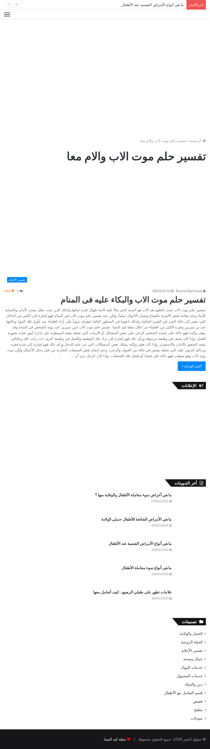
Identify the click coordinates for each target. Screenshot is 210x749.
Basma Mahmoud (189, 291)
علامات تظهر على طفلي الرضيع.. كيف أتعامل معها (132, 592)
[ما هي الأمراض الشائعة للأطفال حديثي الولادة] (191, 526)
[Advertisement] (105, 36)
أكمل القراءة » (192, 366)
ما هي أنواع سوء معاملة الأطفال (147, 567)
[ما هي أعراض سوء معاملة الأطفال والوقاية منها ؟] (191, 502)
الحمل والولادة (191, 633)
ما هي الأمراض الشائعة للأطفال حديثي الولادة (136, 519)
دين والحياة (194, 684)
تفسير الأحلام (192, 650)
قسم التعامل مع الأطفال (183, 693)
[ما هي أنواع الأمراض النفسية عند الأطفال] (191, 551)
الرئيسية (196, 140)
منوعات (197, 718)
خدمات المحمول (190, 676)
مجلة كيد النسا (115, 739)
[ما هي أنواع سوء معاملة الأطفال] (191, 575)
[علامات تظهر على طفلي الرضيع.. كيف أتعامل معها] (191, 599)
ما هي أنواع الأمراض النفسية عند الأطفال (153, 4)
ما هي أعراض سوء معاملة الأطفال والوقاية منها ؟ (133, 494)
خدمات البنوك (192, 667)
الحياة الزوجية (192, 642)
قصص (198, 701)
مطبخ (198, 710)
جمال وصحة (193, 659)
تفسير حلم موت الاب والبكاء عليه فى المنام (133, 299)
